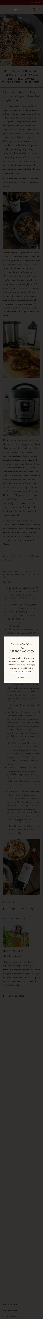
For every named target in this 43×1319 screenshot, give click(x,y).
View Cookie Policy (21, 671)
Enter (21, 677)
